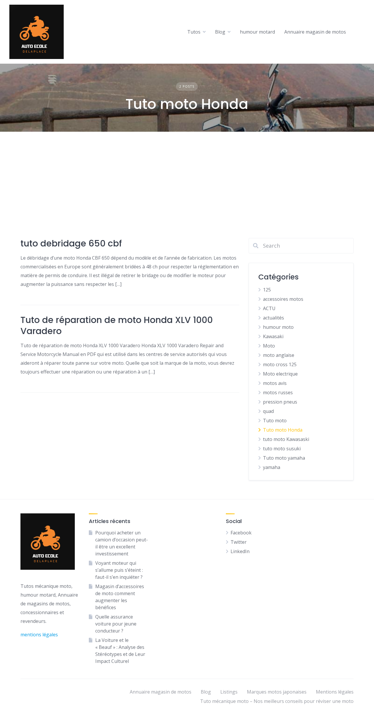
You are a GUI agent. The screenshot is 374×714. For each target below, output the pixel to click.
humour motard (257, 32)
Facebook (241, 532)
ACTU (269, 308)
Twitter (239, 542)
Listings (229, 692)
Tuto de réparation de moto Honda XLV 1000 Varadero (116, 325)
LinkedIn (240, 551)
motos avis (275, 383)
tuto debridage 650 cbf (71, 243)
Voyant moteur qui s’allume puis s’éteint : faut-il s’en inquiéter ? (119, 570)
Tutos (193, 32)
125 (267, 289)
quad (268, 411)
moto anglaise (278, 355)
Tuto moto (275, 420)
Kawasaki (273, 336)
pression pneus (280, 402)
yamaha (271, 467)
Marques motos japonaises (277, 692)
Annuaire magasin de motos (315, 32)
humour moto (278, 327)
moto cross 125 (280, 364)
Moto (269, 346)
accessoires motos (283, 299)
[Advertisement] (187, 175)
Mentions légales (335, 692)
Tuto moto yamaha (284, 458)
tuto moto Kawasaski (286, 439)
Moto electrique (280, 374)
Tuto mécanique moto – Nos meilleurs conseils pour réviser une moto (277, 701)
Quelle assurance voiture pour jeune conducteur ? (115, 624)
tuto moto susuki (282, 448)
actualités (273, 318)
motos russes (278, 392)
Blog (220, 32)
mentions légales (39, 634)
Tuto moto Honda (282, 430)
